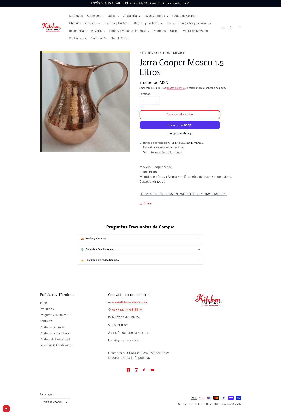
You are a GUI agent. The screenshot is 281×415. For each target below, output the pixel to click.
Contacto (46, 321)
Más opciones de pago (179, 133)
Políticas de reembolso (55, 333)
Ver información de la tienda (162, 152)
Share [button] (148, 203)
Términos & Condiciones (56, 345)
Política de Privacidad (55, 339)
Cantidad (145, 94)
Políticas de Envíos (53, 327)
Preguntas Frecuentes (55, 315)
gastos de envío (176, 88)
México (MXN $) (53, 402)
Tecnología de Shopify (230, 404)
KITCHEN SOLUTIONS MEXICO (202, 404)
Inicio (44, 303)
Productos (47, 309)
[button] (95, 16)
